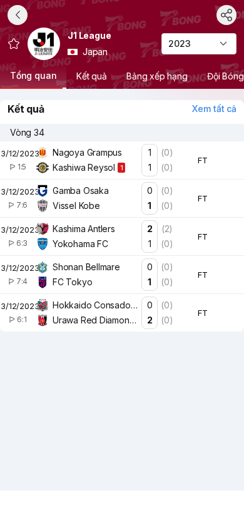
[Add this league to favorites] (14, 44)
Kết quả (91, 76)
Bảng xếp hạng (157, 76)
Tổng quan (33, 75)
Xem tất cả (214, 108)
